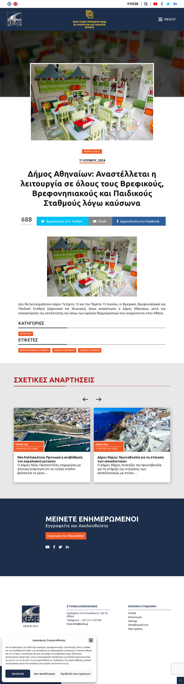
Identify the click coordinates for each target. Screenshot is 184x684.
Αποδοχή (18, 673)
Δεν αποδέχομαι (44, 673)
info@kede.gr (80, 624)
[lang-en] (15, 4)
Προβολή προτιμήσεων (76, 673)
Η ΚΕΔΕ (133, 3)
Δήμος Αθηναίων (64, 350)
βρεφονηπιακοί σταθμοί (34, 350)
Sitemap (132, 621)
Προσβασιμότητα (138, 624)
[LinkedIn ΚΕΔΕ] (175, 4)
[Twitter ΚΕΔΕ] (168, 4)
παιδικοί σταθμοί (90, 350)
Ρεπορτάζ (25, 333)
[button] (91, 640)
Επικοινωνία (135, 617)
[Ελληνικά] (9, 4)
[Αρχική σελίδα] (14, 19)
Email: (70, 624)
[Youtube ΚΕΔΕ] (155, 4)
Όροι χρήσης (135, 628)
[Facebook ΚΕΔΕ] (162, 4)
